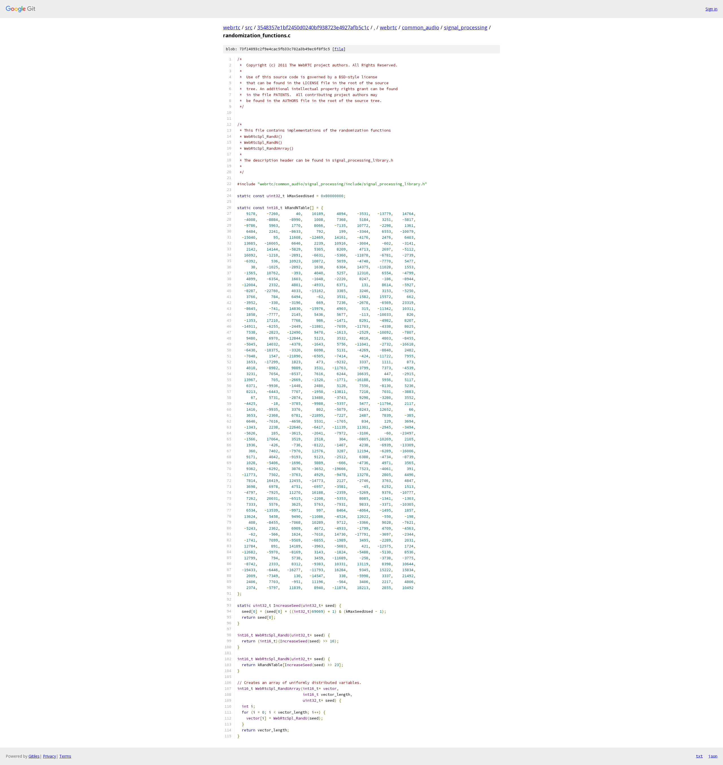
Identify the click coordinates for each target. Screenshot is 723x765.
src (248, 27)
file (338, 49)
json (712, 756)
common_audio (420, 27)
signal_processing (465, 27)
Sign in (711, 9)
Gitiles (34, 756)
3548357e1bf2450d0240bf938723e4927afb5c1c (313, 27)
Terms (65, 756)
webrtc (231, 27)
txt (699, 756)
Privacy (49, 756)
